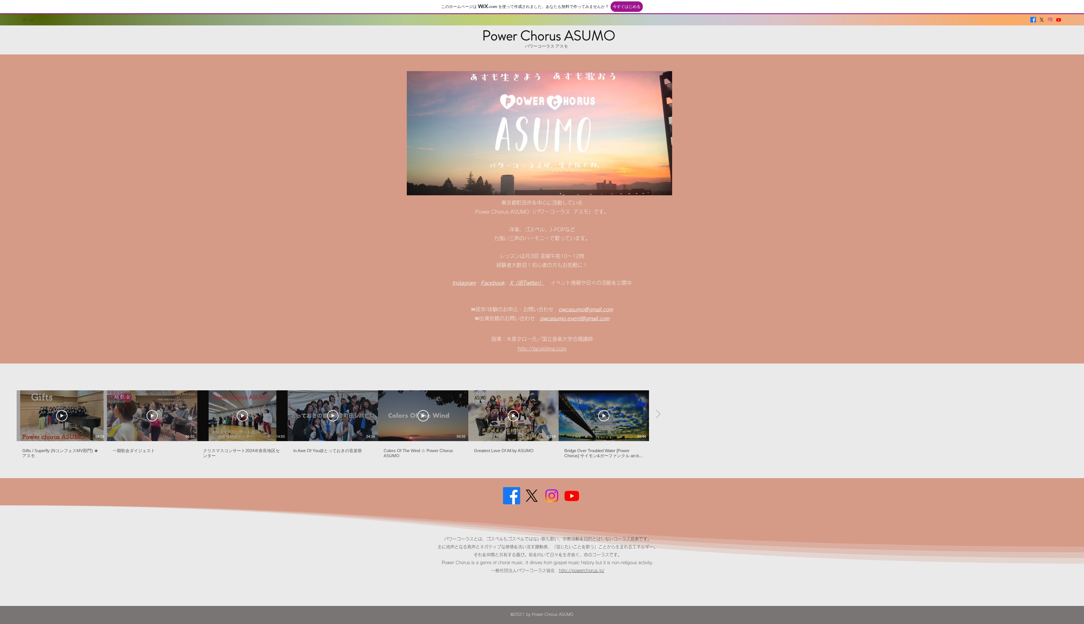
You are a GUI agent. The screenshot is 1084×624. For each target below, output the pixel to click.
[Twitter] (1041, 20)
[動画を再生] (61, 415)
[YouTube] (1058, 20)
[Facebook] (1033, 20)
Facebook (492, 282)
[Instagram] (1050, 20)
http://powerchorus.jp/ (581, 570)
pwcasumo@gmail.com (586, 309)
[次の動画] (658, 414)
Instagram (464, 282)
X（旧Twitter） (527, 282)
